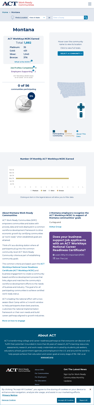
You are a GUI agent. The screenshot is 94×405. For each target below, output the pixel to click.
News (37, 384)
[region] (47, 395)
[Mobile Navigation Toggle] (90, 4)
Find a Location (21, 17)
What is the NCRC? (22, 62)
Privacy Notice (9, 395)
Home (5, 12)
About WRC (39, 370)
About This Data (81, 135)
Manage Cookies (9, 400)
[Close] (90, 389)
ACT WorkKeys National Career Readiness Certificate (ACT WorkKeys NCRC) (23, 267)
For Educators (40, 381)
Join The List (62, 258)
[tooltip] (32, 61)
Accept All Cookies (66, 400)
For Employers (41, 377)
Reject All (83, 400)
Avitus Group (55, 227)
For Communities (42, 373)
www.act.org (47, 357)
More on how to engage (14, 321)
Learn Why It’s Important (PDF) (69, 255)
